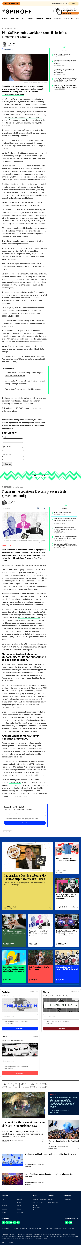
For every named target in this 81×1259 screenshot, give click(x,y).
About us (35, 1202)
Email (4, 437)
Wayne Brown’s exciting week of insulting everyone (23, 389)
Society (19, 1199)
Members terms (53, 1202)
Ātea (23, 18)
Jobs (41, 1202)
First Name (6, 446)
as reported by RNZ (30, 731)
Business (20, 1212)
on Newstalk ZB (15, 782)
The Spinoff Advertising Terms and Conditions (60, 1228)
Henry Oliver (12, 502)
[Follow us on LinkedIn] (18, 1224)
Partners (4, 1209)
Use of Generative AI (36, 1207)
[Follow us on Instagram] (14, 1224)
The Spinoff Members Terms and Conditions (27, 1228)
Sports (19, 1205)
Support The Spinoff (11, 4)
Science (4, 1212)
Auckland (6, 28)
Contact (35, 1199)
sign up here (41, 565)
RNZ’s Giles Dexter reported (29, 617)
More (48, 18)
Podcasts (57, 18)
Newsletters (68, 18)
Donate (50, 1199)
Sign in (74, 3)
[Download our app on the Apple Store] (67, 1224)
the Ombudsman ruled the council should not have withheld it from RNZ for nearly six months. (24, 133)
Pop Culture (14, 18)
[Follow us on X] (7, 1224)
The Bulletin (7, 487)
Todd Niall (11, 43)
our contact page (6, 1236)
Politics (4, 18)
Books (30, 18)
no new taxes (15, 599)
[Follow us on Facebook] (3, 1224)
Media (19, 1209)
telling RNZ (22, 785)
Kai (3, 1202)
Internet (4, 1205)
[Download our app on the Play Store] (70, 1224)
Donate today (67, 13)
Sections (39, 18)
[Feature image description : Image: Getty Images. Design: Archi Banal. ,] (12, 1160)
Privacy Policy (5, 1228)
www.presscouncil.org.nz (71, 1236)
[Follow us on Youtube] (11, 1224)
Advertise (43, 1199)
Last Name (6, 454)
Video (3, 1199)
